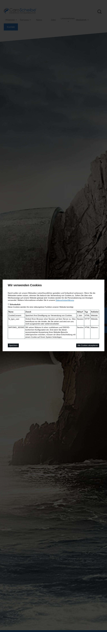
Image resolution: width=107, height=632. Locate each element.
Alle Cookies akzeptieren (88, 345)
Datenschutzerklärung (65, 300)
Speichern (13, 345)
